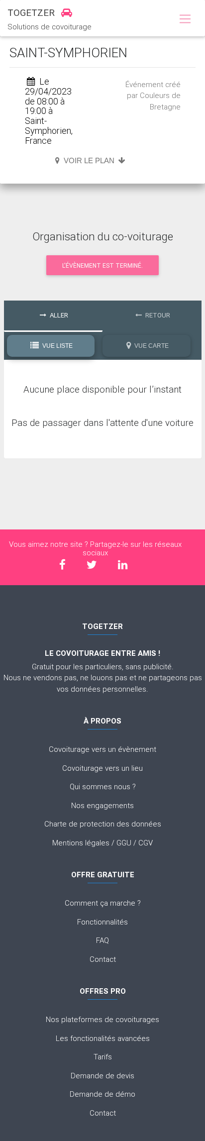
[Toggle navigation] (185, 19)
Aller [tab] (58, 315)
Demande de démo (102, 1094)
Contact (103, 959)
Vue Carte (151, 345)
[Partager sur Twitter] (91, 565)
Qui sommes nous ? (103, 786)
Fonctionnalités (102, 922)
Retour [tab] (157, 315)
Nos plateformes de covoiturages (102, 1019)
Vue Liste (57, 345)
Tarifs (103, 1056)
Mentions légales (80, 842)
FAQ (102, 940)
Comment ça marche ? (103, 903)
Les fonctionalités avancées (103, 1038)
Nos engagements (102, 805)
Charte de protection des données (102, 824)
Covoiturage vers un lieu (102, 768)
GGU (123, 842)
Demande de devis (102, 1075)
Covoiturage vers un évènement (102, 749)
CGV (145, 842)
